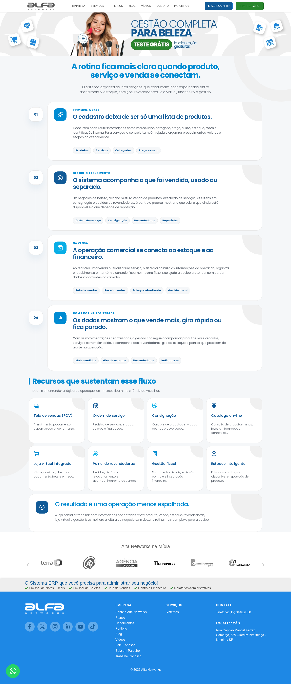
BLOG (132, 5)
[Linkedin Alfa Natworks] (69, 630)
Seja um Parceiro (127, 650)
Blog (118, 634)
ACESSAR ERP (220, 6)
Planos (120, 617)
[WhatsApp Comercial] (13, 671)
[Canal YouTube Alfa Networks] (81, 630)
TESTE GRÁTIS (249, 6)
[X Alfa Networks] (43, 630)
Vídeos (120, 639)
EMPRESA (78, 5)
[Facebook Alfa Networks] (31, 630)
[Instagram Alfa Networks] (56, 630)
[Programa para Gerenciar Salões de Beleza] (145, 33)
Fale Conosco (125, 645)
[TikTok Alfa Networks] (94, 630)
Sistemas (172, 612)
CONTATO (163, 5)
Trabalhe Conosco (128, 656)
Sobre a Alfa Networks (131, 612)
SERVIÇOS (98, 5)
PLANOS (117, 5)
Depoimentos (124, 623)
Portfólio (121, 628)
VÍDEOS (146, 5)
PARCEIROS (181, 5)
